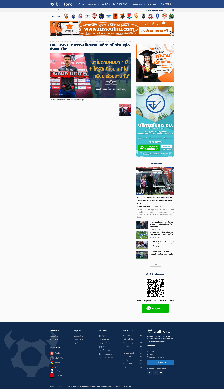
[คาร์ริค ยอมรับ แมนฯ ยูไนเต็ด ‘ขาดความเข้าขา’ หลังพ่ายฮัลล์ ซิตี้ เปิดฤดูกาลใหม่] (142, 225)
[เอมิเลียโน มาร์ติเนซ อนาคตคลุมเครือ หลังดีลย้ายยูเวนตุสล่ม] (142, 255)
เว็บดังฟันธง (78, 343)
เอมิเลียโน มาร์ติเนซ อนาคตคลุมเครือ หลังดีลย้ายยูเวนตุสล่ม (161, 253)
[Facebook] (166, 10)
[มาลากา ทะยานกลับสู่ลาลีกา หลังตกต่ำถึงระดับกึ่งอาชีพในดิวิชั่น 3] (142, 235)
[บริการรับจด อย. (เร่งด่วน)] (155, 156)
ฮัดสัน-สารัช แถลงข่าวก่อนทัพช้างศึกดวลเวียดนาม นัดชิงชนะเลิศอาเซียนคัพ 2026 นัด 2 (154, 200)
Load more (154, 265)
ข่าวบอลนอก (54, 339)
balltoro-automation (143, 207)
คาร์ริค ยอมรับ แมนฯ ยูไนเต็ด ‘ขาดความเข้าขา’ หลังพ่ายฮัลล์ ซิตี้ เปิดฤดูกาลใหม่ (162, 224)
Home (52, 41)
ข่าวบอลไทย (140, 193)
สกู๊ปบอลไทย (78, 336)
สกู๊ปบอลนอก (78, 339)
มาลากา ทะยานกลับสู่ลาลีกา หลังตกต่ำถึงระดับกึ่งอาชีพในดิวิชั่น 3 (161, 233)
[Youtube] (173, 10)
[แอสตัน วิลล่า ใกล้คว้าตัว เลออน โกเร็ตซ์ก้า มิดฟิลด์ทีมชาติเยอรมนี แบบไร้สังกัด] (142, 245)
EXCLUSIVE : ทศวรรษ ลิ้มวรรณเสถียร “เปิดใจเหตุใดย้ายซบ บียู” (75, 41)
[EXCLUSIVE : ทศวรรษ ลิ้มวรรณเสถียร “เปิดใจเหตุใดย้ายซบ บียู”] (90, 97)
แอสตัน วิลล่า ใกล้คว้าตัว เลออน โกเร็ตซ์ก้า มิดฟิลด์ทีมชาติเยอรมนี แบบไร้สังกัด (162, 244)
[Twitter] (169, 10)
